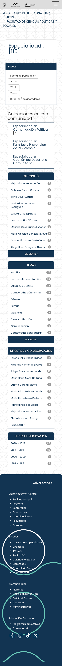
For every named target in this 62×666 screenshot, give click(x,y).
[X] (36, 636)
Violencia (16, 312)
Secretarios (19, 508)
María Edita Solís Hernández (27, 391)
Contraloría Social (23, 568)
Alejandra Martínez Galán (26, 411)
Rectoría (18, 503)
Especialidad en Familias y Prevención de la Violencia (29, 144)
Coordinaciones (22, 516)
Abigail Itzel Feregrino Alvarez (28, 247)
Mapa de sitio (21, 572)
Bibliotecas (19, 564)
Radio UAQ (19, 555)
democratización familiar (26, 279)
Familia (15, 306)
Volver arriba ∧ (43, 483)
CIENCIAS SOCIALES (22, 286)
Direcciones (20, 512)
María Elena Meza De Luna (26, 398)
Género (15, 299)
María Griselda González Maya (29, 233)
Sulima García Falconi (24, 384)
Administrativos (22, 607)
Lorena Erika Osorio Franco (26, 358)
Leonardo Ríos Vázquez (24, 220)
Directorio (18, 546)
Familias (15, 272)
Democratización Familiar (26, 332)
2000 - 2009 (18, 457)
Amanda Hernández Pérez (26, 364)
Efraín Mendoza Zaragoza (26, 418)
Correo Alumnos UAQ (25, 594)
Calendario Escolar (24, 559)
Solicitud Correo (22, 598)
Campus (18, 525)
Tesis (10, 17)
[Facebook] (12, 636)
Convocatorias (21, 628)
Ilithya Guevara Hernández (27, 371)
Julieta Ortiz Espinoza (23, 213)
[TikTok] (28, 636)
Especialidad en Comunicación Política (30, 128)
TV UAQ (17, 551)
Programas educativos (26, 624)
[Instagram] (20, 636)
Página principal (22, 499)
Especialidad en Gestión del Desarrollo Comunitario (30, 159)
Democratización (21, 319)
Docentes (18, 602)
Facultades (19, 521)
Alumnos (18, 589)
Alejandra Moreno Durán (25, 183)
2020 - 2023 (18, 443)
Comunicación (20, 326)
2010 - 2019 (17, 450)
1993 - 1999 (17, 463)
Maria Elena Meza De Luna (26, 378)
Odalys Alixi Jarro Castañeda (28, 240)
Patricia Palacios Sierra (24, 405)
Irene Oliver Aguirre (22, 197)
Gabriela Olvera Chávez (25, 190)
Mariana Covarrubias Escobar (28, 227)
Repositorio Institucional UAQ (26, 13)
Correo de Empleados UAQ (29, 542)
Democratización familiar (26, 292)
